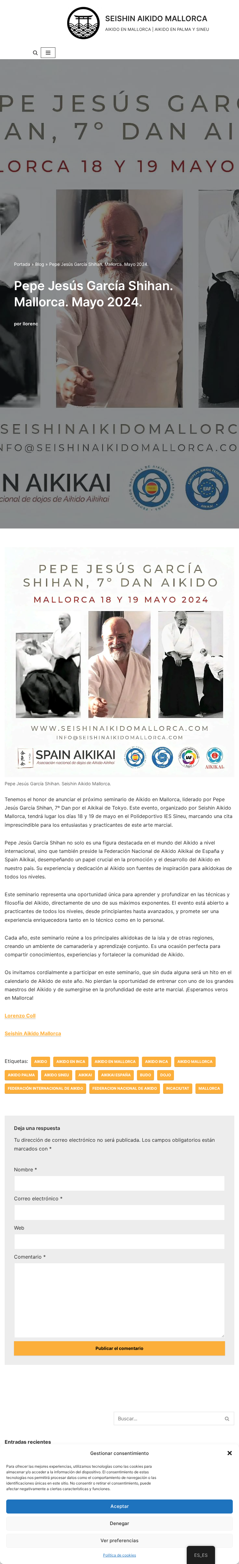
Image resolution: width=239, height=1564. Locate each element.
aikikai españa (116, 1075)
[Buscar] (35, 52)
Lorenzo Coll (20, 1015)
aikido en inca (70, 1061)
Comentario (30, 1257)
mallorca (209, 1088)
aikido (40, 1061)
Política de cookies (119, 1555)
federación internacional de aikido (45, 1088)
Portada (22, 264)
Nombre (25, 1169)
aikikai (85, 1075)
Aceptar (119, 1506)
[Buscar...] (59, 1418)
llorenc (30, 323)
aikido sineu (56, 1075)
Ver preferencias (119, 1540)
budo (145, 1075)
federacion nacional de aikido (124, 1088)
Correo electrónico (38, 1198)
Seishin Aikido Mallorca (33, 1033)
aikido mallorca (195, 1061)
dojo (165, 1075)
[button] (230, 1453)
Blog (39, 264)
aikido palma (21, 1075)
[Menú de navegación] (48, 52)
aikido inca (156, 1061)
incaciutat (177, 1088)
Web (19, 1228)
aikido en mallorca (115, 1061)
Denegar (119, 1523)
